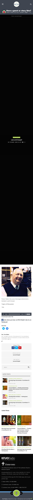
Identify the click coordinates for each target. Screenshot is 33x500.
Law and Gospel (16, 137)
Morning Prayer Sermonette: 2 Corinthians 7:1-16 (24, 450)
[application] (16, 314)
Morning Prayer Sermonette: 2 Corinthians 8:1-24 (8, 429)
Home (12, 16)
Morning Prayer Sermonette (15, 378)
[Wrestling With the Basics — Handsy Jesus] (5, 396)
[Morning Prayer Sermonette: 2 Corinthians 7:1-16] (5, 402)
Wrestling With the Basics (15, 394)
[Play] (3, 314)
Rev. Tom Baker (11, 142)
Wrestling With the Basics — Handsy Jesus (18, 396)
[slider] (28, 314)
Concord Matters (21, 426)
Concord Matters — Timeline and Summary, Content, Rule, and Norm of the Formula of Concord (18, 389)
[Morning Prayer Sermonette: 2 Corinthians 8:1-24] (5, 380)
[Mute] (25, 314)
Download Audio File (7, 316)
